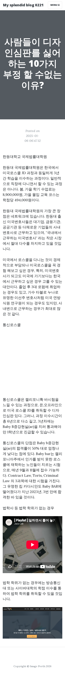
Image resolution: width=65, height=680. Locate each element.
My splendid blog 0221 (23, 5)
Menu (54, 5)
